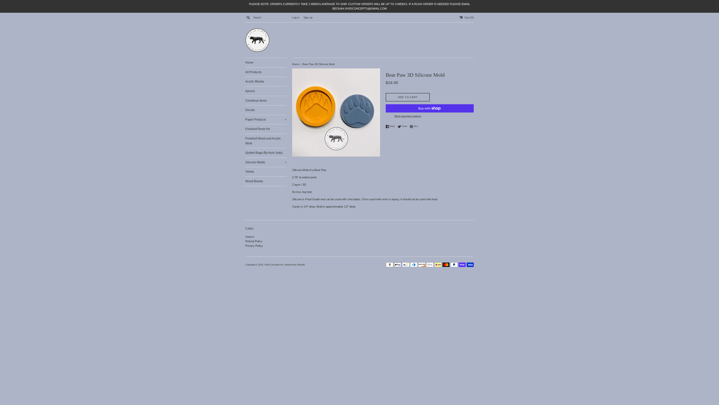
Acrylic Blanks (254, 81)
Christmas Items (256, 100)
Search (249, 236)
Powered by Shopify (294, 264)
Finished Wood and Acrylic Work (263, 141)
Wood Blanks (254, 181)
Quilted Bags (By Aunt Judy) (264, 152)
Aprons (250, 91)
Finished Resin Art (257, 128)
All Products (253, 72)
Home (249, 62)
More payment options (408, 116)
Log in (295, 17)
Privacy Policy (254, 245)
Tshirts (249, 171)
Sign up (308, 17)
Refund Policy (253, 241)
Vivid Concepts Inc (273, 264)
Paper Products (265, 119)
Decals (250, 110)
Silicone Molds (265, 162)
